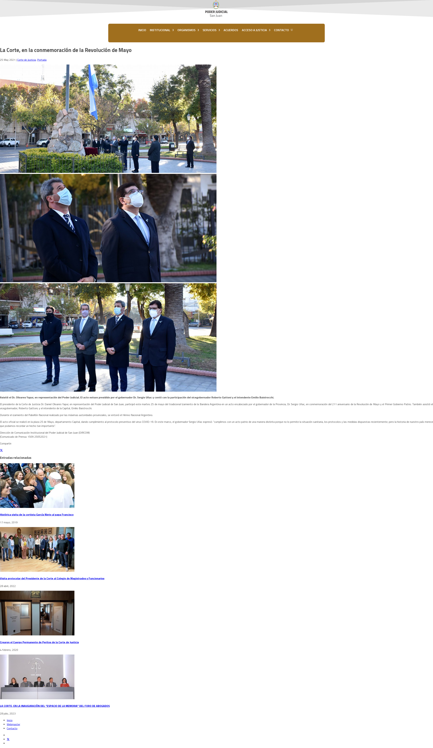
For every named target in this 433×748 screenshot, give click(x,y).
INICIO (142, 30)
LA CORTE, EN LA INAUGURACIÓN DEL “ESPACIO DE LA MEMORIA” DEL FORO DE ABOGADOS (55, 706)
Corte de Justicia (26, 60)
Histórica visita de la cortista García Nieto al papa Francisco (37, 514)
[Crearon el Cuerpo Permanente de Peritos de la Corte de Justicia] (37, 634)
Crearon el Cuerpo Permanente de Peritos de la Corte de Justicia (39, 642)
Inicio (10, 720)
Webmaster (13, 724)
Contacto (12, 728)
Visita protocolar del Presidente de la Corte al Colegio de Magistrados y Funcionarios (52, 578)
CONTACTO (281, 30)
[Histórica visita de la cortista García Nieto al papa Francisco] (37, 507)
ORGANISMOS (186, 30)
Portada (42, 60)
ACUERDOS (231, 30)
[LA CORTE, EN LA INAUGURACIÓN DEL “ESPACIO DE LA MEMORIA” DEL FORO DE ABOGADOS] (37, 698)
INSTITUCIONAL (160, 30)
